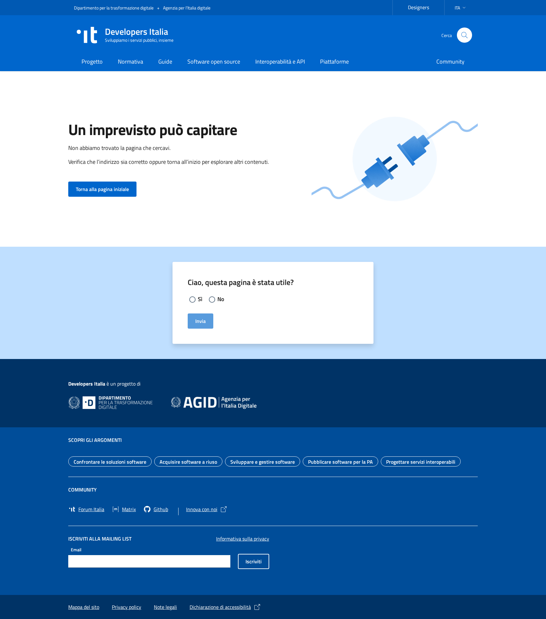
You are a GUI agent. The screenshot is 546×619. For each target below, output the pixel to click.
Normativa (130, 61)
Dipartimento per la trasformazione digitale (114, 7)
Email (76, 549)
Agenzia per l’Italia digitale (186, 7)
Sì (200, 299)
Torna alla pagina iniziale (106, 189)
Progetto (92, 61)
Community (450, 61)
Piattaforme (334, 61)
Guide (165, 61)
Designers (422, 6)
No (220, 299)
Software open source (213, 61)
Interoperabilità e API (280, 61)
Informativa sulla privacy (242, 538)
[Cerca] (464, 35)
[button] (461, 8)
